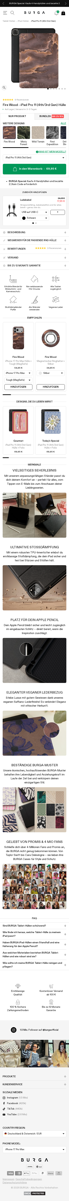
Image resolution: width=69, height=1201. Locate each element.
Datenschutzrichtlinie (15, 1182)
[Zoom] (4, 88)
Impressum (9, 1179)
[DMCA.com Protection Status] (34, 1194)
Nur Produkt (17, 116)
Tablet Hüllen (9, 21)
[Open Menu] (5, 13)
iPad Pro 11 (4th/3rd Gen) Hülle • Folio (18, 446)
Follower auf (39, 1030)
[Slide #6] (65, 88)
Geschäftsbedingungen (28, 1179)
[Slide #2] (53, 88)
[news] (56, 13)
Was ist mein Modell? (52, 152)
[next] (65, 3)
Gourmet (18, 441)
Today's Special (50, 441)
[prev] (3, 3)
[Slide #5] (62, 88)
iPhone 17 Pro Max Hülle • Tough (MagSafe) (18, 362)
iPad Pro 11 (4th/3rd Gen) (43, 21)
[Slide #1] (50, 88)
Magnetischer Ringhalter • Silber (51, 362)
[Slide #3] (56, 88)
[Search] (12, 13)
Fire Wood (18, 357)
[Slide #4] (59, 88)
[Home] (34, 12)
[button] (16, 100)
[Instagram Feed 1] (34, 1053)
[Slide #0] (48, 88)
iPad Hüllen (23, 21)
